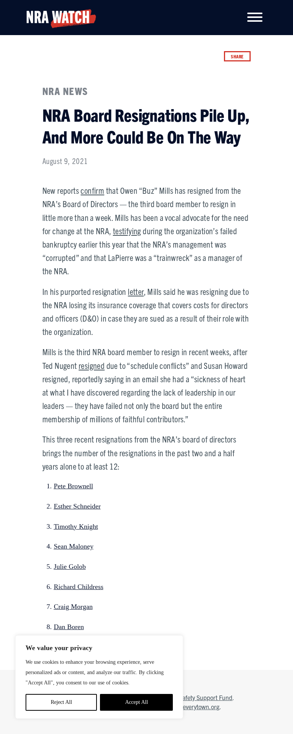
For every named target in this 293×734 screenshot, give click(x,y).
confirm (92, 190)
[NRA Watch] (58, 17)
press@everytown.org (191, 706)
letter (135, 291)
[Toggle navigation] (255, 17)
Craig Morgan (73, 606)
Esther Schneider (77, 506)
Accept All (136, 702)
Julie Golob (70, 566)
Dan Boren (69, 627)
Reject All (61, 702)
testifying (127, 230)
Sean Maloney (73, 546)
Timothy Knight (76, 526)
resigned (92, 365)
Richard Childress (78, 587)
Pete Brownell (73, 486)
